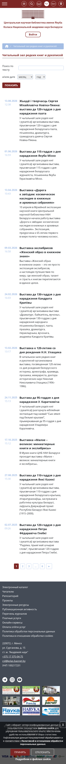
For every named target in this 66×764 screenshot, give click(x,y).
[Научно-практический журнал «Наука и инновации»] (11, 711)
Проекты (7, 600)
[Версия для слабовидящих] (39, 3)
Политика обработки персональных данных (28, 631)
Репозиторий (10, 596)
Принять (20, 752)
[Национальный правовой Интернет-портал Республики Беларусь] (31, 700)
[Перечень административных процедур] (11, 700)
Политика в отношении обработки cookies (27, 636)
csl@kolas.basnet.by (13, 661)
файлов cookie (46, 728)
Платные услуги (11, 618)
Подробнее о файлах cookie (33, 759)
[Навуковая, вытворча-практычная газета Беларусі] (31, 711)
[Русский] (46, 3)
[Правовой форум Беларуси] (51, 711)
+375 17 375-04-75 (12, 656)
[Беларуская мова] (53, 3)
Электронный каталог (15, 587)
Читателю (8, 591)
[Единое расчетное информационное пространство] (51, 700)
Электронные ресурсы (15, 605)
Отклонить (42, 752)
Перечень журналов (14, 613)
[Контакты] (61, 3)
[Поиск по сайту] (31, 3)
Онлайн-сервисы (12, 622)
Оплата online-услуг (14, 627)
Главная (6, 46)
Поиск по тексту (7, 67)
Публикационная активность (19, 609)
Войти (33, 34)
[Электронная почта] (24, 3)
